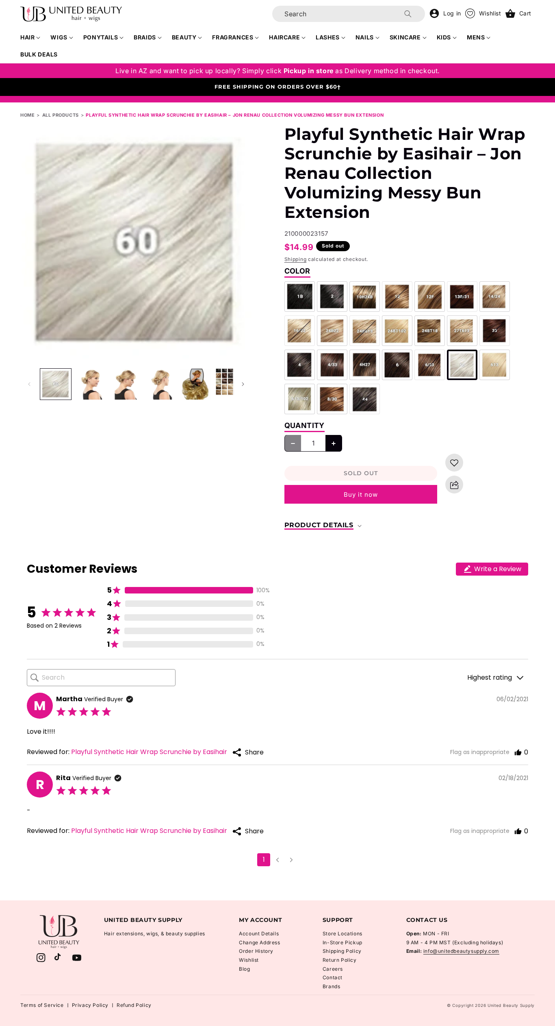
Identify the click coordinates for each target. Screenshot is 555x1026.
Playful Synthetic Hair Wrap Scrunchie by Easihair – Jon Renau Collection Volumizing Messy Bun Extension (235, 115)
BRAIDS (145, 37)
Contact (333, 977)
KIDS (444, 37)
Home (27, 115)
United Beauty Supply (511, 1005)
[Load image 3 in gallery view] (125, 384)
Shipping (295, 259)
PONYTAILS (100, 37)
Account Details (259, 933)
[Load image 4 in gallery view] (160, 384)
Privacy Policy (90, 1005)
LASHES (328, 37)
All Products (60, 115)
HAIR (27, 37)
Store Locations (342, 933)
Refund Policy (134, 1005)
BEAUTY (184, 37)
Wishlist (249, 960)
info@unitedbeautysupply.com (461, 951)
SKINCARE (405, 37)
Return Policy (340, 960)
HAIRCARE (284, 37)
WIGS (58, 37)
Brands (331, 986)
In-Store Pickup (342, 942)
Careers (333, 969)
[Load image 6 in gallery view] (230, 384)
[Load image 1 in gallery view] (55, 384)
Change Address (259, 942)
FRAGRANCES (232, 37)
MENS (476, 37)
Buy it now (361, 494)
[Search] (408, 14)
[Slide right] (243, 384)
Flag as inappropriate (479, 752)
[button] (30, 37)
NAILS (365, 37)
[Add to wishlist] (454, 463)
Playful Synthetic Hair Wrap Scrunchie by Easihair (149, 751)
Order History (256, 951)
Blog (244, 969)
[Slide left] (29, 384)
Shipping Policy (342, 951)
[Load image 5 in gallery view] (195, 384)
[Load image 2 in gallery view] (90, 384)
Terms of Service (42, 1005)
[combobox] (348, 14)
